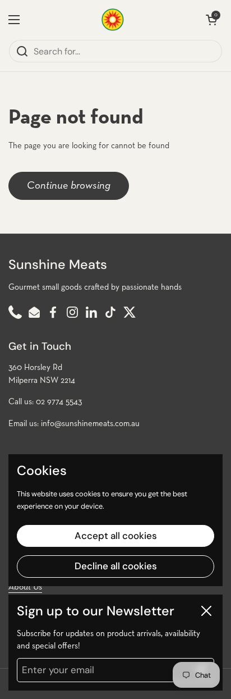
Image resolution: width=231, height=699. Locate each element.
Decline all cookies (116, 566)
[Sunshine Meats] (112, 19)
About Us (25, 587)
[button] (211, 19)
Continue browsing (68, 185)
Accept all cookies (116, 535)
